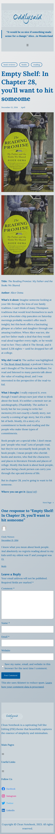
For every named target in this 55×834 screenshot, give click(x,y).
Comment (7, 588)
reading (36, 64)
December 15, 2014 (9, 540)
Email (5, 636)
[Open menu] (27, 45)
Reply (3, 566)
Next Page (48, 502)
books (24, 64)
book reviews (9, 64)
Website (5, 650)
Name (5, 623)
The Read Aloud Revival (17, 364)
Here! (29, 491)
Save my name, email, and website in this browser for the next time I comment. (27, 666)
